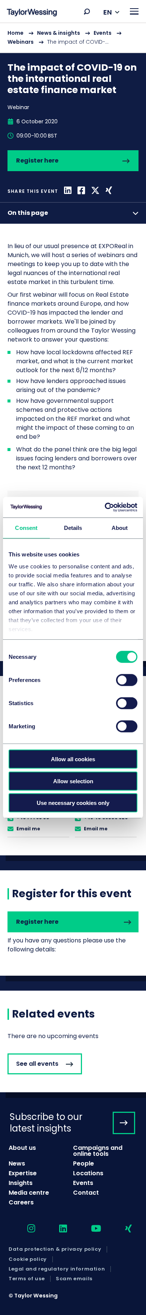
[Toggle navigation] (134, 11)
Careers (21, 1202)
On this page (27, 213)
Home (15, 33)
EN (107, 12)
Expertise (23, 1173)
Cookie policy (28, 1259)
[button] (87, 12)
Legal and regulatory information (57, 1269)
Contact (86, 1192)
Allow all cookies (73, 759)
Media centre (29, 1192)
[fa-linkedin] (56, 1229)
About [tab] (120, 528)
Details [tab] (73, 528)
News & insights (58, 33)
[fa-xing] (122, 1229)
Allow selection (73, 781)
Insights (21, 1183)
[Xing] (109, 191)
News (17, 1163)
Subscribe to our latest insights (46, 1123)
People (83, 1163)
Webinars (20, 42)
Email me (28, 828)
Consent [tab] (26, 528)
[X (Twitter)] (95, 191)
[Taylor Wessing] (32, 13)
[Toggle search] (87, 12)
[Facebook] (81, 191)
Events (103, 33)
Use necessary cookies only (73, 803)
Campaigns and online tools (97, 1150)
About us (22, 1147)
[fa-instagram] (24, 1229)
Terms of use (27, 1279)
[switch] (126, 680)
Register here (37, 160)
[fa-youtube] (89, 1229)
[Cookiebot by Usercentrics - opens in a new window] (105, 507)
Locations (88, 1173)
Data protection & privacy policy (55, 1249)
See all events (37, 1063)
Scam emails (74, 1279)
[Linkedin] (68, 191)
